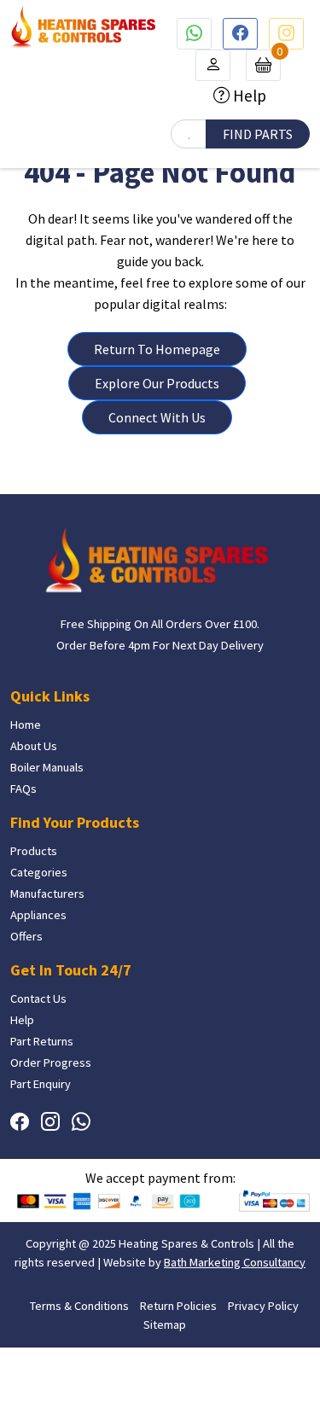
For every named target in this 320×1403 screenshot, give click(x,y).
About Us (33, 746)
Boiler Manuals (47, 767)
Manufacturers (47, 893)
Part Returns (41, 1041)
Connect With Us (157, 417)
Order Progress (50, 1062)
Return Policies (178, 1305)
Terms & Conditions (79, 1305)
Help (248, 95)
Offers (26, 936)
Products (33, 851)
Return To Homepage (157, 349)
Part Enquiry (40, 1084)
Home (25, 724)
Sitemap (164, 1324)
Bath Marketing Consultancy (234, 1262)
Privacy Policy (263, 1305)
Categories (38, 872)
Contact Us (38, 998)
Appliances (38, 915)
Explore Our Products (157, 383)
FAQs (23, 788)
